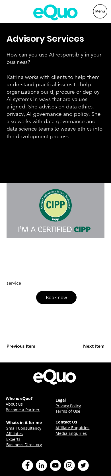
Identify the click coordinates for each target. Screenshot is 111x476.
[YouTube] (55, 465)
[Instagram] (69, 465)
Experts (13, 439)
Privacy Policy (68, 405)
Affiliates (14, 433)
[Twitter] (83, 465)
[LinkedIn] (41, 465)
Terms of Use (68, 411)
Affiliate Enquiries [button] (72, 427)
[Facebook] (27, 465)
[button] (56, 297)
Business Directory (24, 444)
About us (14, 404)
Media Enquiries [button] (71, 433)
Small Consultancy (23, 428)
